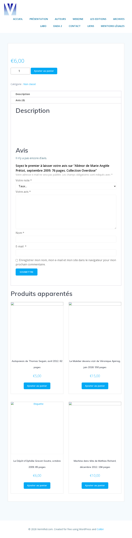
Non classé (29, 84)
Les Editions (98, 19)
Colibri (100, 529)
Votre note (24, 180)
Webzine (78, 19)
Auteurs (60, 19)
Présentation (39, 19)
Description (23, 94)
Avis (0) (20, 100)
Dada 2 (57, 26)
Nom (20, 233)
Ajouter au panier (44, 70)
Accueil (18, 19)
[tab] (66, 94)
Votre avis (23, 192)
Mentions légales (112, 26)
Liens (90, 26)
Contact (75, 26)
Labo (43, 26)
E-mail (21, 246)
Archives (118, 19)
